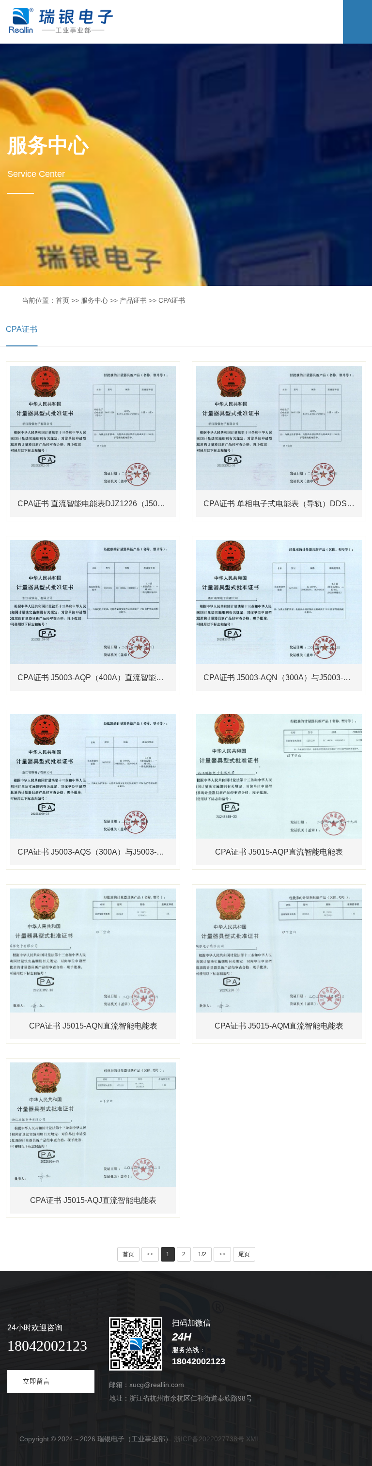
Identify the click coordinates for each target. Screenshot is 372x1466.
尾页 (244, 1254)
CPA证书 (21, 329)
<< (150, 1254)
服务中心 (94, 300)
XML (253, 1439)
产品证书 (133, 300)
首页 (62, 300)
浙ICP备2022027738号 (209, 1439)
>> (222, 1254)
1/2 (202, 1254)
